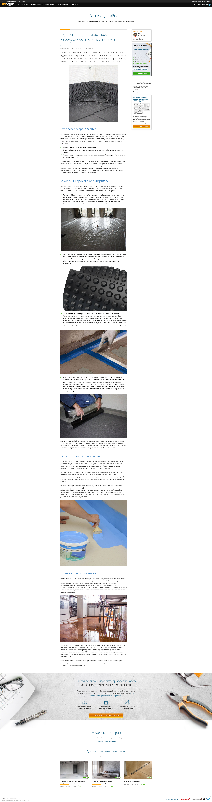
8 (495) (201, 4)
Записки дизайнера (171, 799)
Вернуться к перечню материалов (107, 756)
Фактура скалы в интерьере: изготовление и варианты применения (140, 87)
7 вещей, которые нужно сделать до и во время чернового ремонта (142, 82)
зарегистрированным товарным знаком (20, 800)
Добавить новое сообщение (107, 741)
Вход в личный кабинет (10, 1)
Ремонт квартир (63, 4)
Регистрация (22, 1)
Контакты (75, 4)
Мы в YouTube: (184, 799)
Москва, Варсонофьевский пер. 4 (201, 1)
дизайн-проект (43, 4)
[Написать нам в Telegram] (210, 5)
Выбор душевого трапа (139, 92)
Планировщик (23, 4)
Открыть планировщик (142, 126)
